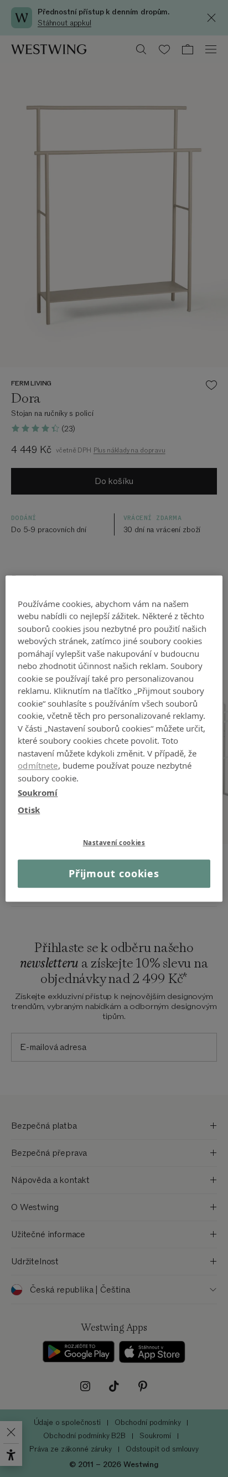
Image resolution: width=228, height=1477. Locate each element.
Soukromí (38, 792)
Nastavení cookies (114, 842)
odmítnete (38, 765)
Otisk (29, 809)
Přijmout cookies (114, 873)
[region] (114, 738)
